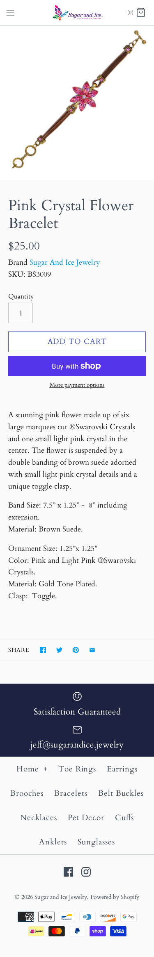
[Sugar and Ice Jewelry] (77, 12)
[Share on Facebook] (43, 650)
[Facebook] (68, 872)
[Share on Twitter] (59, 650)
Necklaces (38, 817)
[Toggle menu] (10, 12)
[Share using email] (92, 650)
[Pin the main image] (76, 650)
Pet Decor (86, 817)
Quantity (21, 296)
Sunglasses (96, 842)
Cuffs (124, 817)
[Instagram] (86, 872)
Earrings (122, 769)
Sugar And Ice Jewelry (65, 262)
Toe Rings (77, 769)
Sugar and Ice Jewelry (60, 897)
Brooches (27, 793)
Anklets (53, 842)
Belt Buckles (121, 793)
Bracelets (70, 793)
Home (32, 769)
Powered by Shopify (114, 897)
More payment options (77, 385)
